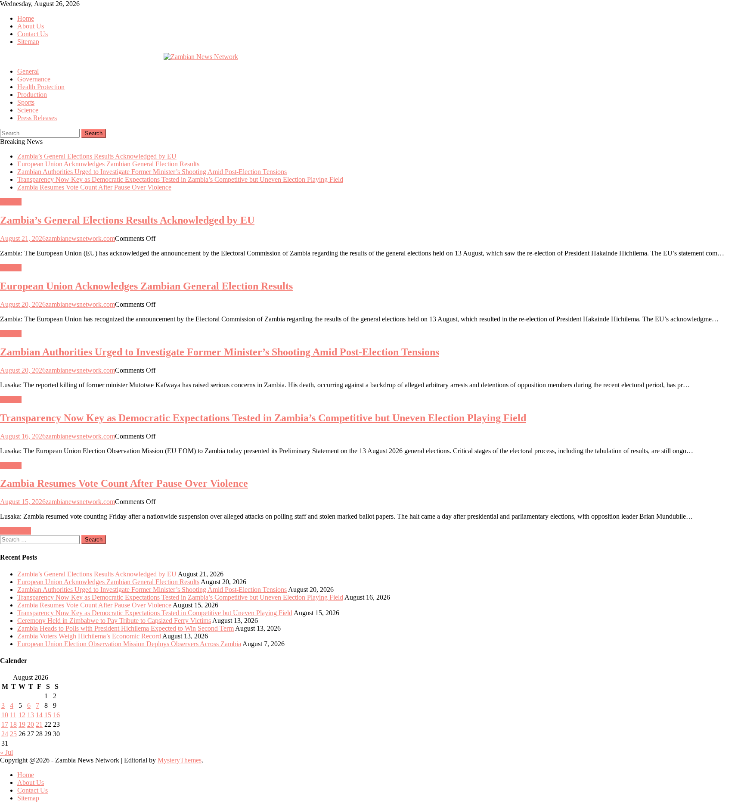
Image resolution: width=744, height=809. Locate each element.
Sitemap (28, 41)
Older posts (15, 531)
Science (27, 110)
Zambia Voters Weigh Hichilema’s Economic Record (89, 636)
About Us (30, 26)
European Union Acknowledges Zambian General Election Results (108, 164)
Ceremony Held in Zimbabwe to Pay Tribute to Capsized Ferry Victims (114, 620)
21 (39, 724)
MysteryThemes (180, 760)
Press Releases (37, 117)
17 (4, 724)
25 (13, 733)
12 (22, 715)
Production (32, 94)
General (28, 71)
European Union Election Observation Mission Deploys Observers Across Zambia (129, 643)
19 (22, 724)
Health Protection (41, 86)
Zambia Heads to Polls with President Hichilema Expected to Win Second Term (125, 628)
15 (47, 715)
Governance (33, 79)
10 (4, 715)
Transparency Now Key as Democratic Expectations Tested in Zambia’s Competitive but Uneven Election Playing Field (180, 179)
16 (56, 715)
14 (39, 715)
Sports (25, 102)
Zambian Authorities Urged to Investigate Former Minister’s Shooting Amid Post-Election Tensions (152, 171)
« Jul (6, 752)
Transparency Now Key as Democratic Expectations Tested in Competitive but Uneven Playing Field (154, 612)
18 (13, 724)
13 (30, 715)
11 (13, 715)
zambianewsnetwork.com (80, 238)
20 (30, 724)
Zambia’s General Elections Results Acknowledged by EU (97, 156)
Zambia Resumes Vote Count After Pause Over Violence (94, 187)
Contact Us (32, 33)
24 (4, 733)
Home (25, 18)
